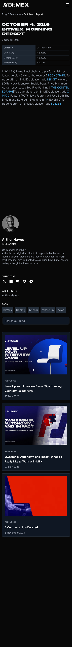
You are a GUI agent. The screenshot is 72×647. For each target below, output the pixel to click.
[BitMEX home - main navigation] (16, 5)
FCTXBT (56, 103)
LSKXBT (52, 79)
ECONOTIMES (56, 75)
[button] (67, 5)
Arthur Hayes (10, 295)
